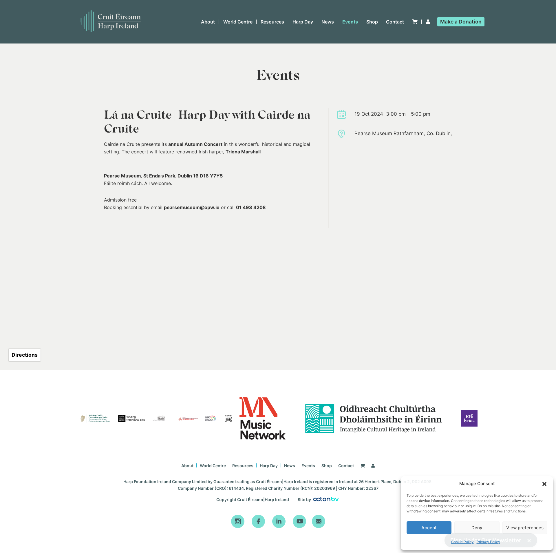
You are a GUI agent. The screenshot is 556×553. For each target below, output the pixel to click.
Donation (461, 22)
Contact (395, 21)
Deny (476, 527)
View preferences (525, 527)
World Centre (238, 21)
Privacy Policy (488, 542)
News (327, 21)
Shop (372, 21)
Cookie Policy (462, 542)
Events (350, 21)
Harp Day (302, 21)
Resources (272, 21)
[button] (544, 484)
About (208, 21)
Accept (429, 527)
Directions (25, 355)
